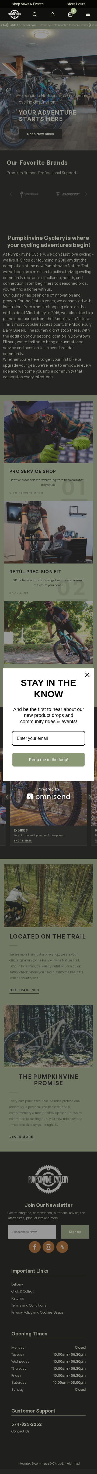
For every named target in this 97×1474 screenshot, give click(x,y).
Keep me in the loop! (48, 759)
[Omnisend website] (48, 793)
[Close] (87, 674)
